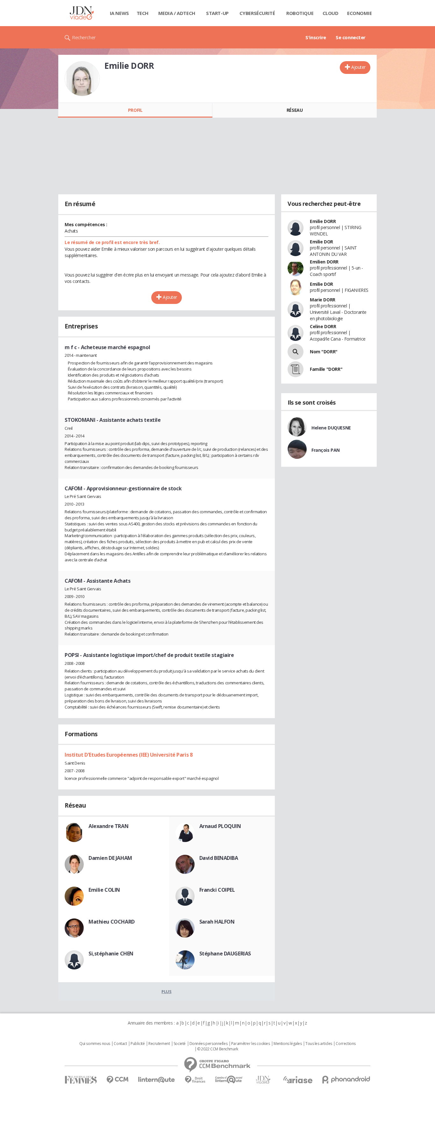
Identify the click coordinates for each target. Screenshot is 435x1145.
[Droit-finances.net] (195, 1080)
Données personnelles (208, 1043)
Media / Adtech (176, 13)
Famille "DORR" (326, 369)
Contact (120, 1043)
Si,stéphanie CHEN (111, 953)
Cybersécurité (257, 13)
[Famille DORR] (295, 369)
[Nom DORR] (295, 352)
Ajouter (358, 67)
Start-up (217, 13)
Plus (166, 991)
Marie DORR (322, 300)
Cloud (331, 13)
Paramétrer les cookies (250, 1043)
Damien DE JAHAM (110, 857)
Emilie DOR (321, 242)
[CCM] (117, 1080)
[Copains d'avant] (229, 1080)
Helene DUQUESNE (331, 428)
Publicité (138, 1043)
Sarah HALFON (217, 921)
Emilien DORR (324, 262)
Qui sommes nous (94, 1043)
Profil (135, 110)
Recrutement (159, 1043)
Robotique (299, 13)
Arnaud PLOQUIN (220, 826)
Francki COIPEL (217, 889)
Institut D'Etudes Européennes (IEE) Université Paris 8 (128, 754)
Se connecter (351, 37)
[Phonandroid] (346, 1080)
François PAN (325, 450)
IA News (119, 13)
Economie (359, 13)
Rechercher (84, 37)
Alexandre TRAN (108, 826)
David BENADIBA (218, 857)
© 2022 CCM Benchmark (217, 1049)
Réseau (295, 110)
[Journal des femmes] (81, 1080)
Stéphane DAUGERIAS (225, 953)
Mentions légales (288, 1043)
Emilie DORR (323, 221)
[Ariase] (297, 1079)
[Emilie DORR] (82, 78)
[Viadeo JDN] (263, 1080)
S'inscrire (315, 37)
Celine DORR (323, 326)
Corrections (345, 1043)
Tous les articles (318, 1043)
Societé (180, 1043)
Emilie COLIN (104, 889)
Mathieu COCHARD (112, 921)
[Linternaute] (156, 1080)
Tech (142, 13)
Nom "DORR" (324, 352)
